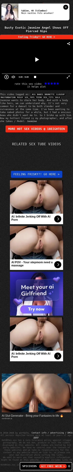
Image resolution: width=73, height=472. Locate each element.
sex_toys (30, 97)
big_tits (49, 97)
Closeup (60, 94)
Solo (57, 97)
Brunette (50, 94)
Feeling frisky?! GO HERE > (36, 36)
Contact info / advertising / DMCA (52, 433)
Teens (39, 97)
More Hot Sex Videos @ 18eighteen (36, 129)
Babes (40, 94)
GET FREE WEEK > (53, 466)
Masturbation (8, 97)
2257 (35, 438)
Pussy (20, 97)
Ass (34, 94)
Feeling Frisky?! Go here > (36, 174)
